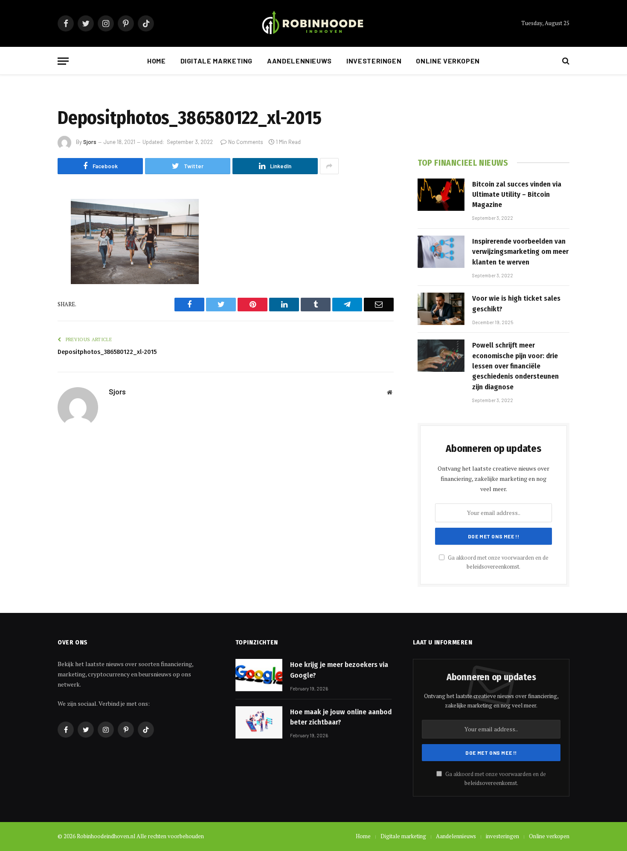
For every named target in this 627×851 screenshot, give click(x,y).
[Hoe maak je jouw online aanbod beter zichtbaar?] (258, 722)
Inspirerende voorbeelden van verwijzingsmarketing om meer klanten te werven (520, 252)
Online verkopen (448, 61)
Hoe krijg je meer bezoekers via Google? (339, 669)
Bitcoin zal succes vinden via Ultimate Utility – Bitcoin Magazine (516, 195)
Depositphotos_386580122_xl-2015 (107, 352)
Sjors (89, 141)
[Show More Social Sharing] (329, 166)
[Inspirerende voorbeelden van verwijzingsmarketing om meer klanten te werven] (441, 252)
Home (156, 61)
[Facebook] (27, 227)
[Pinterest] (27, 292)
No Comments (245, 141)
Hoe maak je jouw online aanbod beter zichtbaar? (341, 717)
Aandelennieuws (299, 61)
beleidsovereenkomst (493, 566)
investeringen (373, 61)
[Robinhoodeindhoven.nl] (313, 24)
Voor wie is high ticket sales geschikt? (516, 303)
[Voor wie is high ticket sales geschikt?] (441, 309)
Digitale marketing (216, 61)
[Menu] (63, 61)
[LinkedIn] (27, 270)
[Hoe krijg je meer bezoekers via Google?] (258, 675)
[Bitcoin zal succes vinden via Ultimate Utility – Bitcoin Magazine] (441, 194)
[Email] (27, 313)
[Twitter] (27, 248)
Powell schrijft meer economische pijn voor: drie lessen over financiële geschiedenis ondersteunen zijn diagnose (515, 366)
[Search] (564, 61)
